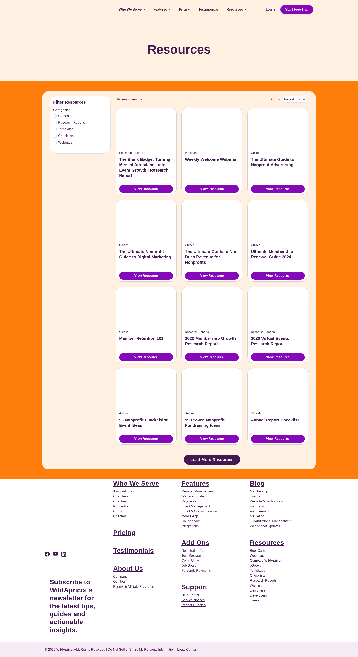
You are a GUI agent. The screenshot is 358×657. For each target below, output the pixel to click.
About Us (128, 568)
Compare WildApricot (265, 560)
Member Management (197, 491)
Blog (257, 483)
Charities (119, 501)
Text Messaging (192, 555)
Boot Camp (258, 550)
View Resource (146, 189)
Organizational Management (270, 521)
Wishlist (255, 585)
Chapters (120, 516)
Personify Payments (196, 570)
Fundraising (258, 506)
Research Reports (71, 122)
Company (120, 576)
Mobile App (189, 516)
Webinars (65, 142)
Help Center (190, 595)
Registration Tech (194, 550)
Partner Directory (193, 605)
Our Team (120, 581)
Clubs (117, 511)
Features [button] (161, 9)
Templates (65, 129)
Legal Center (186, 649)
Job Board (189, 565)
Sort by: (275, 99)
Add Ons (195, 542)
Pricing (184, 9)
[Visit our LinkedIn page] (63, 554)
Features (195, 483)
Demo (254, 600)
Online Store (190, 521)
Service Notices (193, 600)
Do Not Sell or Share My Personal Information (141, 649)
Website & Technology (266, 501)
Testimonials (208, 9)
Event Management (195, 506)
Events (255, 496)
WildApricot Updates (265, 526)
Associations (122, 491)
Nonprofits (120, 506)
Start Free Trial (296, 9)
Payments (188, 501)
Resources (267, 542)
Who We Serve (134, 9)
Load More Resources (211, 459)
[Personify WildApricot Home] (67, 9)
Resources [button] (235, 9)
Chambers (120, 496)
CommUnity (190, 560)
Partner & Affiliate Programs (133, 586)
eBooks (255, 565)
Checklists (66, 136)
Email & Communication (199, 511)
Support (194, 587)
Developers (258, 595)
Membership (259, 491)
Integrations (190, 526)
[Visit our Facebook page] (47, 554)
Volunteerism (259, 511)
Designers (257, 590)
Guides (63, 116)
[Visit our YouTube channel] (55, 554)
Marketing (257, 516)
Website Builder (193, 496)
